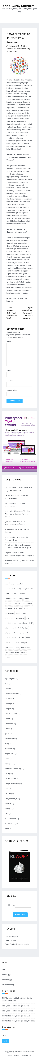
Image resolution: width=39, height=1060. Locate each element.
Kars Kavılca (28, 1011)
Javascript (10, 613)
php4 (7, 628)
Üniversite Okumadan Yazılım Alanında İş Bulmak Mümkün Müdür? (17, 514)
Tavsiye (8, 809)
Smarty (21, 638)
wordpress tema (12, 652)
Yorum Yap (13, 51)
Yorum (8, 341)
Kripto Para (10, 754)
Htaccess (18, 608)
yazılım (24, 652)
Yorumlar (7, 980)
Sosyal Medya (11, 799)
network (20, 298)
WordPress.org (8, 985)
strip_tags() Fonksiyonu (11, 1006)
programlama (25, 633)
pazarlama (23, 623)
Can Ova (27, 1016)
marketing (12, 298)
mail (24, 613)
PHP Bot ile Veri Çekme (11, 1016)
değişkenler (28, 589)
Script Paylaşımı (12, 784)
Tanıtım (8, 804)
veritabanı (9, 648)
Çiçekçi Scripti (10, 940)
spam (28, 638)
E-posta (10, 380)
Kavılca (26, 1006)
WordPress (25, 648)
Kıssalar (8, 749)
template (24, 643)
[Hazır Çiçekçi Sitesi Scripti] (19, 471)
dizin (7, 594)
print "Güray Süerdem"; (20, 5)
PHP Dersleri (23, 628)
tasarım (16, 643)
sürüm (8, 643)
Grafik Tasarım (11, 714)
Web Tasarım (10, 819)
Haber (7, 719)
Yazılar (6, 975)
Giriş (4, 970)
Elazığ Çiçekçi (10, 944)
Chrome (8, 689)
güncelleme (27, 603)
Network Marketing (23, 49)
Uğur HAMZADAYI (9, 1001)
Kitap (7, 744)
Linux (18, 613)
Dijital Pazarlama (12, 694)
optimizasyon (11, 623)
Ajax (7, 584)
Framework (9, 699)
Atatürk (20, 584)
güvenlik (9, 608)
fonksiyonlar (11, 599)
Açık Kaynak (10, 589)
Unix (7, 814)
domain (15, 594)
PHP (31, 623)
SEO (14, 638)
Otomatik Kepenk (11, 937)
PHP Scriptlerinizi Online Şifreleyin (15, 998)
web (17, 648)
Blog (19, 589)
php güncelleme (12, 633)
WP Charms (26, 1055)
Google (17, 603)
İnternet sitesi (11, 390)
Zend (8, 657)
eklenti (22, 594)
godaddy (9, 603)
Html (7, 729)
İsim (8, 371)
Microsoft (20, 618)
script (8, 638)
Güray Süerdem (29, 1021)
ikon (26, 608)
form (20, 599)
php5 (14, 628)
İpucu (7, 734)
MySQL (29, 618)
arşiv (13, 584)
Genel (26, 599)
